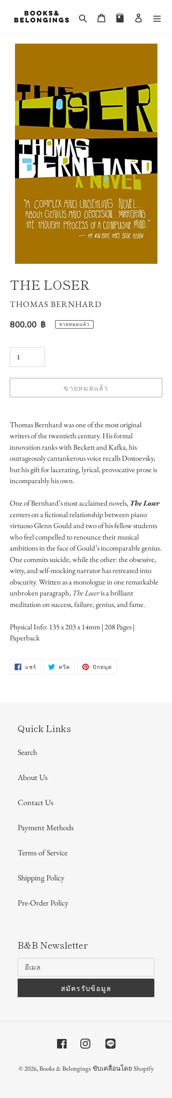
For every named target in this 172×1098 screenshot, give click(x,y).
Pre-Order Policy (43, 903)
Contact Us (35, 802)
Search (27, 752)
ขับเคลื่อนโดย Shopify (123, 1068)
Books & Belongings (65, 1068)
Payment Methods (46, 827)
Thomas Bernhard (55, 304)
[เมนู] (157, 17)
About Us (33, 777)
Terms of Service (42, 852)
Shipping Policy (41, 877)
